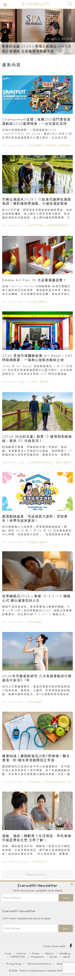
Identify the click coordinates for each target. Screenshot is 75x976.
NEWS (66, 957)
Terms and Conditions (39, 964)
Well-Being (61, 39)
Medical (36, 781)
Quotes (53, 957)
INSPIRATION (17, 957)
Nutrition (36, 225)
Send (66, 897)
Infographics (57, 225)
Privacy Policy (13, 964)
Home (8, 953)
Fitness (36, 145)
